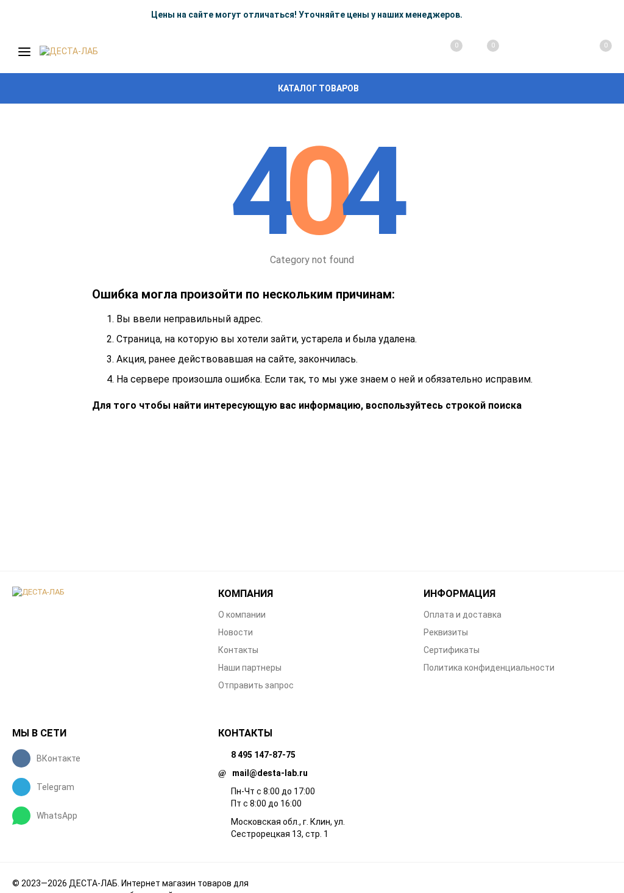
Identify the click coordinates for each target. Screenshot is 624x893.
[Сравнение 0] (444, 52)
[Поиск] (518, 51)
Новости (235, 632)
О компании (242, 614)
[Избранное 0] (481, 51)
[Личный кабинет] (555, 51)
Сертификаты (452, 650)
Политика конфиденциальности (489, 667)
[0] (592, 52)
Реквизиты (446, 632)
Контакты (238, 650)
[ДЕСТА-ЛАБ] (106, 592)
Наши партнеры (250, 667)
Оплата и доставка (463, 614)
